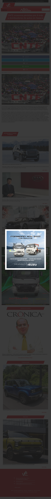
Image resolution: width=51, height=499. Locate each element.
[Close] (44, 230)
